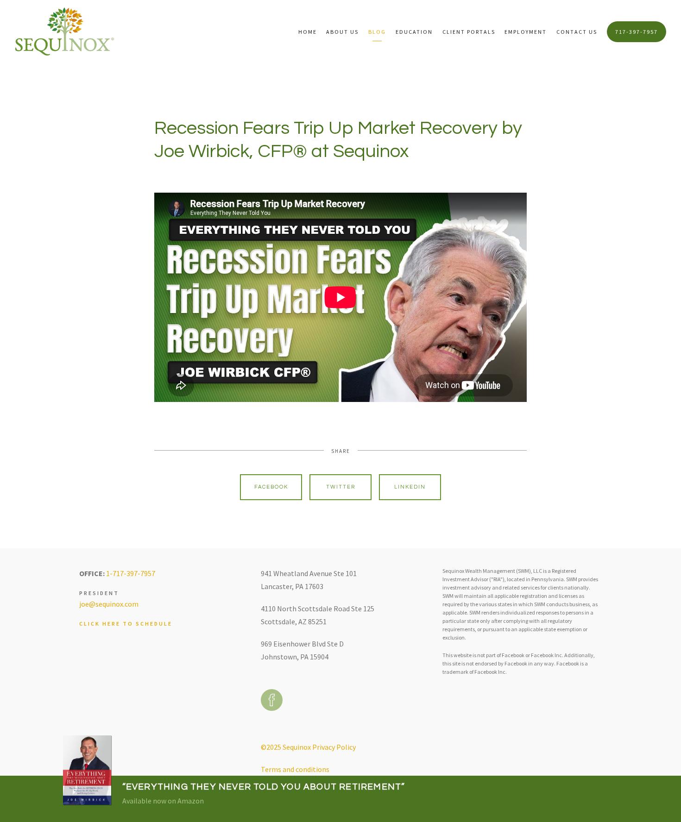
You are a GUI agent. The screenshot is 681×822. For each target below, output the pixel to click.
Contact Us (576, 31)
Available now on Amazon (163, 800)
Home (307, 31)
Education (414, 31)
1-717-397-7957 (130, 573)
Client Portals (468, 31)
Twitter (340, 486)
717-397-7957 (636, 31)
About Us (342, 31)
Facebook (271, 486)
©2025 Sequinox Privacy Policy (308, 747)
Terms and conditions (295, 769)
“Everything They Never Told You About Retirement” (263, 786)
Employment (525, 31)
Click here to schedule (125, 623)
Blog (377, 31)
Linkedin (410, 486)
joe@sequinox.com (109, 604)
